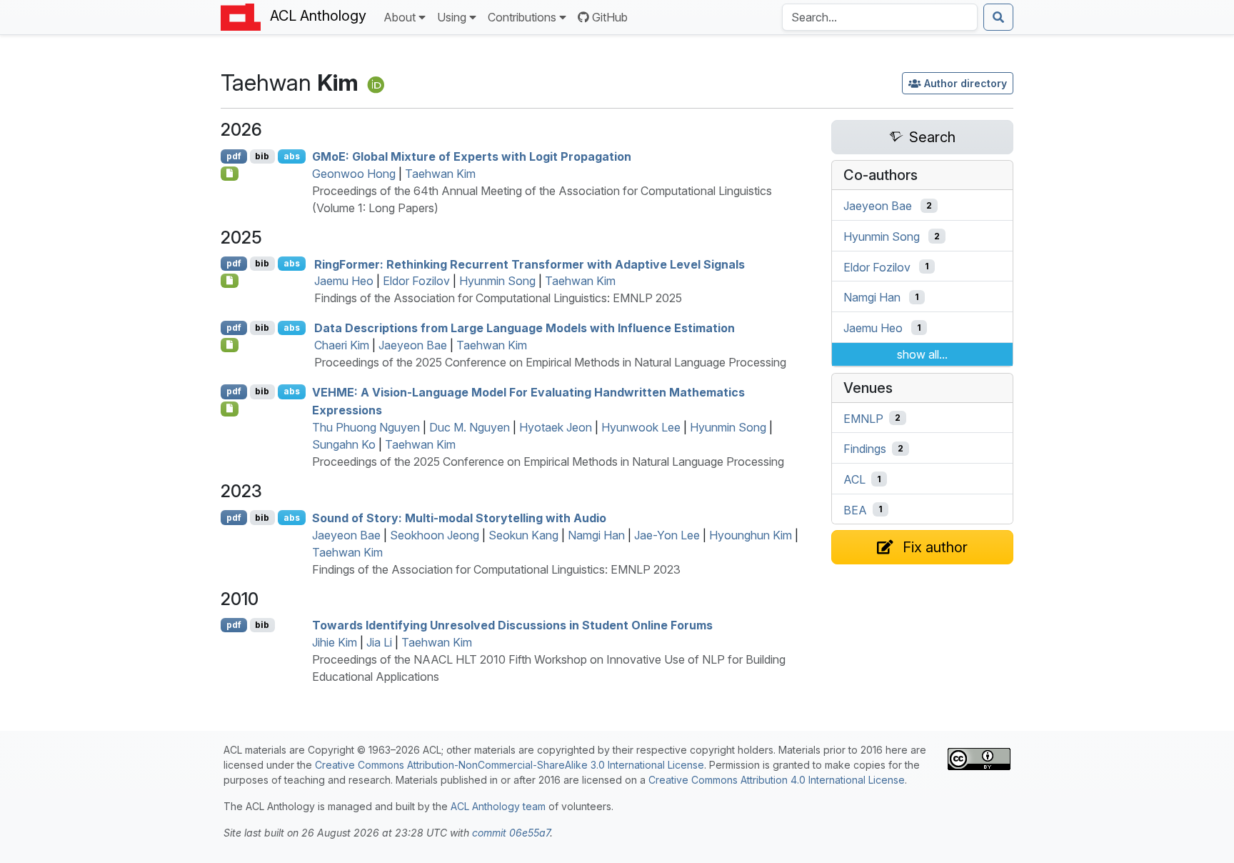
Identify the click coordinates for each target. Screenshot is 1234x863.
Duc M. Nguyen (469, 427)
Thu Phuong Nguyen (366, 427)
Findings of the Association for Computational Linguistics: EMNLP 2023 (496, 569)
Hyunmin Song (497, 281)
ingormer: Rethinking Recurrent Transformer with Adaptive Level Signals (529, 263)
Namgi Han (596, 535)
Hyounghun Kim (750, 535)
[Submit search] (998, 17)
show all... (922, 354)
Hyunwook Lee (641, 427)
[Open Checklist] (230, 173)
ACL (854, 479)
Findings (864, 449)
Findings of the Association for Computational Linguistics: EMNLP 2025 (498, 298)
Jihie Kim (334, 642)
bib (262, 156)
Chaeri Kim (341, 345)
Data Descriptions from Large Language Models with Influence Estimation (524, 328)
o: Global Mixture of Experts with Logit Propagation (471, 156)
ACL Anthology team (498, 806)
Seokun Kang (523, 535)
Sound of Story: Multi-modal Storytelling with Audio (459, 518)
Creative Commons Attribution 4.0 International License (776, 780)
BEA (855, 509)
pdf (233, 156)
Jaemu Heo (343, 281)
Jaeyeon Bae (412, 345)
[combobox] (880, 17)
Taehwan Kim (440, 173)
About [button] (399, 17)
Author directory (965, 83)
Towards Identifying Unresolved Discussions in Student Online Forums (512, 625)
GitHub (610, 17)
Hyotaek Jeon (555, 427)
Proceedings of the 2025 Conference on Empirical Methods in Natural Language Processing (550, 362)
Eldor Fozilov (416, 281)
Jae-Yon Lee (667, 535)
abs (292, 156)
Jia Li (379, 642)
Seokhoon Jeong (434, 535)
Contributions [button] (522, 17)
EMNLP (863, 418)
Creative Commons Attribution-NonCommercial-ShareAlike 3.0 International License (509, 765)
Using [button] (451, 17)
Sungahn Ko (344, 444)
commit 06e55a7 (511, 833)
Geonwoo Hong (354, 173)
